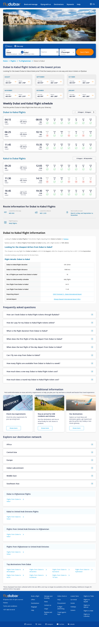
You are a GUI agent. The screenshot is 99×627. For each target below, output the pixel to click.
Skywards (70, 4)
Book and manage (31, 4)
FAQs (59, 599)
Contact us (47, 605)
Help (78, 4)
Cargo (46, 609)
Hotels (72, 603)
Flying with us (46, 4)
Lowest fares (74, 596)
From (7, 50)
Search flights (84, 52)
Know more (13, 428)
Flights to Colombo (87, 615)
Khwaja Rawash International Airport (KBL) (67, 299)
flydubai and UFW (48, 613)
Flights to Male (88, 611)
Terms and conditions (10, 606)
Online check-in (62, 596)
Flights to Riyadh (87, 601)
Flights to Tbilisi (89, 596)
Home (5, 61)
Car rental (73, 599)
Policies (5, 603)
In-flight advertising (60, 608)
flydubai (66, 239)
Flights (13, 61)
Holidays (73, 607)
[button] (49, 314)
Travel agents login (61, 613)
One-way (20, 46)
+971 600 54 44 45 (9, 610)
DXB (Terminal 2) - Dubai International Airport (67, 294)
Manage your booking (48, 597)
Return (10, 46)
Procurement (61, 603)
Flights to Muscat (87, 606)
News (46, 602)
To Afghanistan (25, 61)
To (24, 50)
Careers (72, 610)
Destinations (59, 4)
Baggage (34, 607)
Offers (33, 599)
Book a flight (35, 596)
